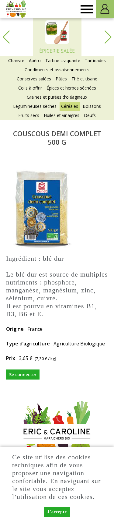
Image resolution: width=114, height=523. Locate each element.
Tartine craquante (62, 60)
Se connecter (22, 374)
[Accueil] (16, 9)
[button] (108, 37)
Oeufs (90, 115)
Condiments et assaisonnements (57, 69)
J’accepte (57, 512)
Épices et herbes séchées (71, 88)
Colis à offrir (30, 88)
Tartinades (95, 60)
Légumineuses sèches (35, 106)
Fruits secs (28, 115)
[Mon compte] (105, 9)
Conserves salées (34, 79)
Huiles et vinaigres (61, 115)
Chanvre (16, 60)
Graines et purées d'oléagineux (57, 97)
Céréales (69, 106)
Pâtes (61, 79)
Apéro (35, 60)
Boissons (92, 106)
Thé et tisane (84, 79)
